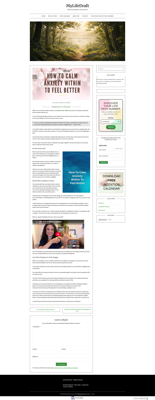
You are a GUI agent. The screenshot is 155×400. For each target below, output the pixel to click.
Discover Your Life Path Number (102, 16)
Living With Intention (104, 206)
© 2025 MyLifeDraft (68, 384)
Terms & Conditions (68, 386)
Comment (36, 326)
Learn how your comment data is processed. (66, 368)
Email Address (104, 156)
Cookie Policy (85, 384)
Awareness (101, 203)
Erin (70, 107)
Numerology (101, 210)
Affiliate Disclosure (78, 379)
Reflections (52, 16)
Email (64, 349)
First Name (102, 149)
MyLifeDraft (77, 5)
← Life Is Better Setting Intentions (45, 309)
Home (43, 16)
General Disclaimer (67, 379)
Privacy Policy (77, 384)
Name (35, 349)
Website (35, 356)
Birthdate (110, 118)
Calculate (111, 127)
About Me (76, 16)
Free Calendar (65, 16)
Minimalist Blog (81, 394)
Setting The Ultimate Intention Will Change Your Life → (77, 310)
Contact (85, 16)
